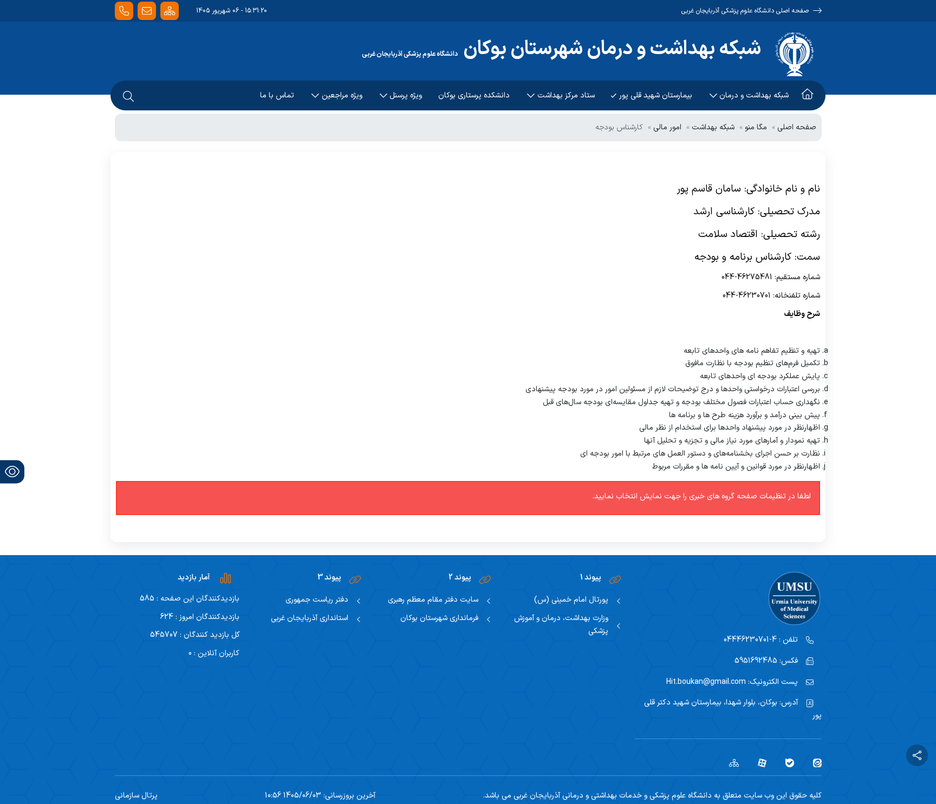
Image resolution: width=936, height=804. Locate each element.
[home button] (807, 95)
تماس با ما (277, 95)
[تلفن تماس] (124, 11)
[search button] (128, 96)
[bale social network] (785, 762)
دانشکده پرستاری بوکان (474, 95)
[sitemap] (730, 762)
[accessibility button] (12, 471)
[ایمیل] (147, 11)
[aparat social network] (758, 762)
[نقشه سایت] (169, 11)
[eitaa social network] (813, 762)
